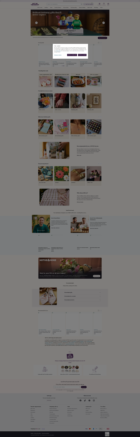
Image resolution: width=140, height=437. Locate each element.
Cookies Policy (58, 50)
